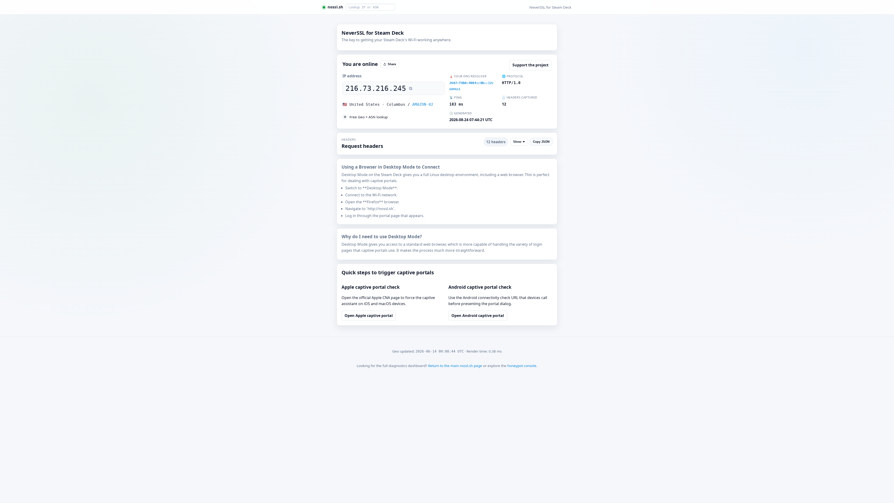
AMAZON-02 (422, 104)
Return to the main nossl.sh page (455, 365)
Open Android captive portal (477, 315)
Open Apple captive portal (369, 315)
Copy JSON (541, 141)
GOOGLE (455, 89)
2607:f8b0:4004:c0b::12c (471, 83)
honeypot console (521, 365)
